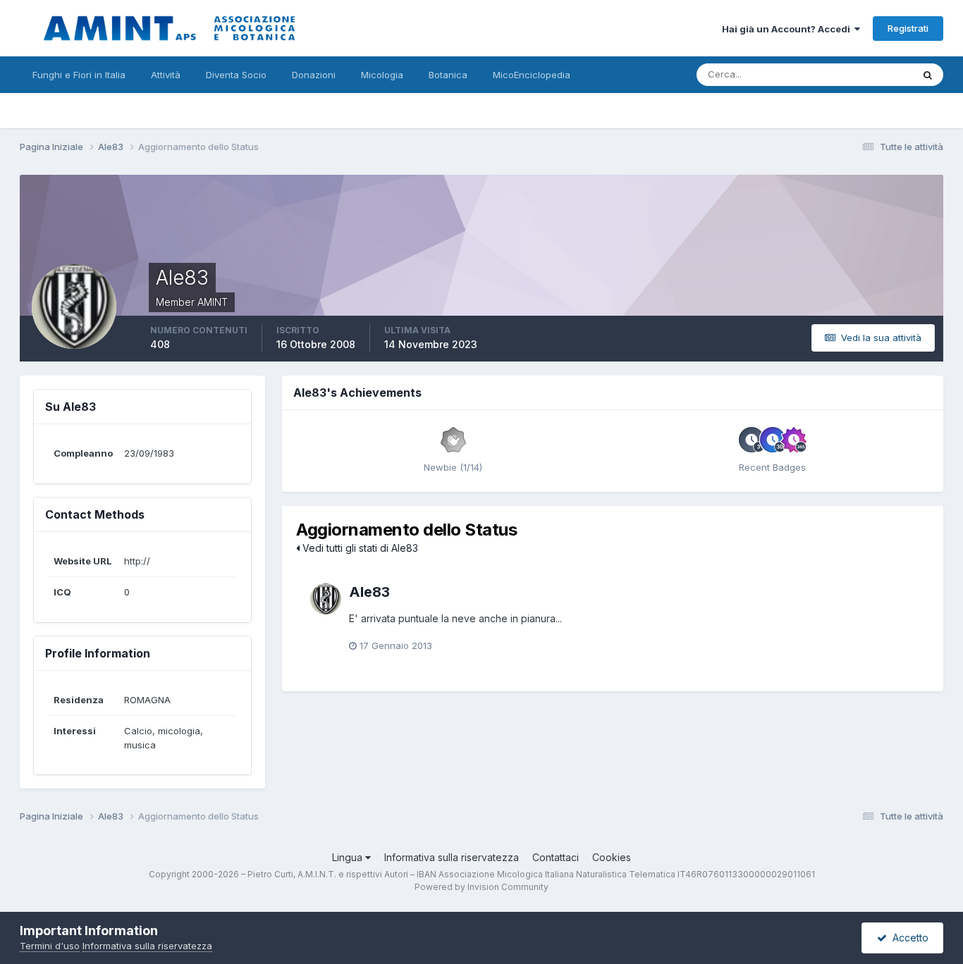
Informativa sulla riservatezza (451, 857)
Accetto (907, 938)
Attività (165, 74)
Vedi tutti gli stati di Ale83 (359, 548)
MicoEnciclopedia (531, 74)
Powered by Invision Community (481, 887)
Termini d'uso (50, 945)
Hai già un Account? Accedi (788, 29)
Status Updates (861, 74)
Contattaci (555, 857)
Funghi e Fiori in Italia (78, 74)
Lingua (348, 857)
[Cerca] (927, 74)
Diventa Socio (236, 74)
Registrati (908, 28)
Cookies (611, 857)
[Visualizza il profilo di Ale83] (325, 598)
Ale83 (369, 591)
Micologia (382, 74)
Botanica (448, 74)
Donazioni (314, 74)
